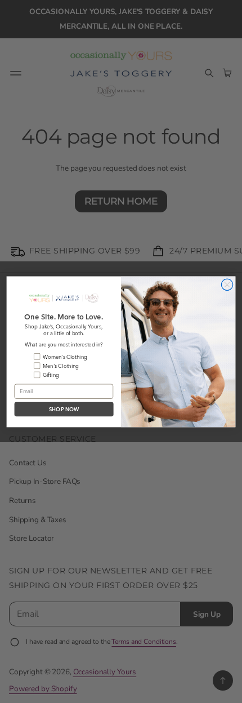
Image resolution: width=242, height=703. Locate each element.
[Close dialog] (226, 284)
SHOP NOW (64, 409)
